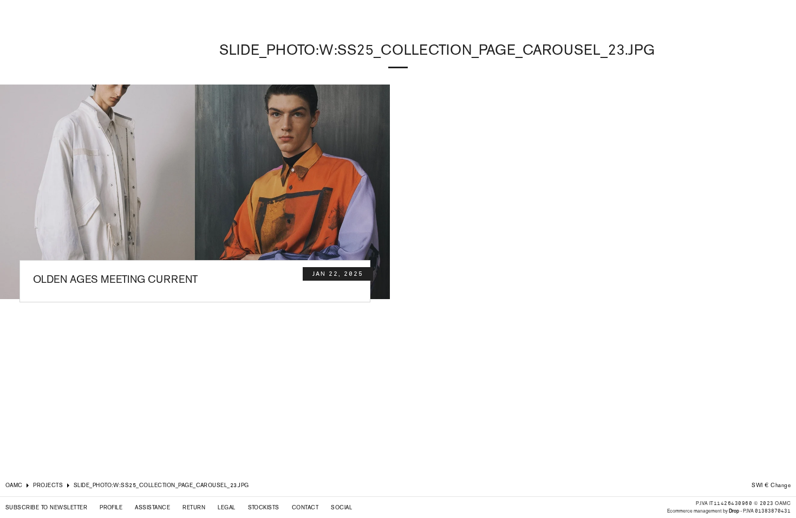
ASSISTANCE (152, 507)
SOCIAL (341, 507)
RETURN (193, 507)
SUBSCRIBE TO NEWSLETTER (46, 507)
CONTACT (305, 507)
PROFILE (111, 507)
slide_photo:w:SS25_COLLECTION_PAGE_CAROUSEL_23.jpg (161, 485)
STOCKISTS (263, 507)
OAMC (14, 485)
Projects (48, 485)
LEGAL (226, 507)
